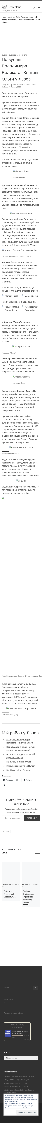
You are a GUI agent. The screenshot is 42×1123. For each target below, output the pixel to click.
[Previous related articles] (32, 856)
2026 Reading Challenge (17, 1026)
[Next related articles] (37, 856)
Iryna (8, 85)
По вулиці (19, 762)
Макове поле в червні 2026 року (16, 1083)
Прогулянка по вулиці (20, 766)
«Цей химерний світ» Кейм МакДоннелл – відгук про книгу (20, 1091)
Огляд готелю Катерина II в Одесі (16, 1080)
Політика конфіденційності (14, 1013)
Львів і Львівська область (25, 17)
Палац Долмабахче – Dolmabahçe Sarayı (19, 1076)
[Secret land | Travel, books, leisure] (4, 6)
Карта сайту (8, 999)
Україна (11, 17)
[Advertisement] (21, 944)
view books (27, 1039)
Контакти (7, 1003)
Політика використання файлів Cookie (18, 1108)
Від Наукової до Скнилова (19, 770)
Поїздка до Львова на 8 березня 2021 (10, 894)
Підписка (32, 818)
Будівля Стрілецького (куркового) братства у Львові (28, 897)
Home (4, 17)
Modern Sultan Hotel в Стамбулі (16, 1086)
